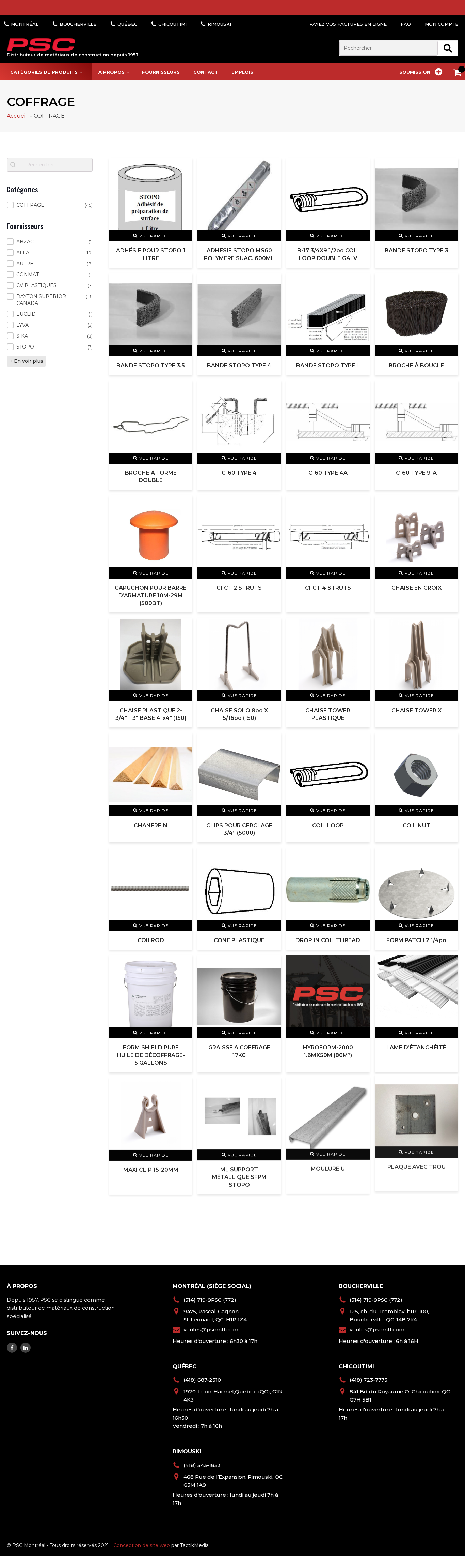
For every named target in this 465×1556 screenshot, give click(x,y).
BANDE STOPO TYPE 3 (416, 250)
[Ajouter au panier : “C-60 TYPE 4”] (272, 389)
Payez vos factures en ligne (348, 24)
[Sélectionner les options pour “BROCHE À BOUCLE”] (449, 281)
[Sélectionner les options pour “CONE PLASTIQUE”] (272, 856)
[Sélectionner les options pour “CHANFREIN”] (183, 741)
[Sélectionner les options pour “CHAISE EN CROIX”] (449, 504)
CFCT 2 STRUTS (239, 587)
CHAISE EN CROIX (416, 587)
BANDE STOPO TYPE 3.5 (150, 365)
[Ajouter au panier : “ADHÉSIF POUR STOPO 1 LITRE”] (183, 167)
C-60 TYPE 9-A (416, 473)
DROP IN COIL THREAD (327, 940)
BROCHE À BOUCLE (416, 365)
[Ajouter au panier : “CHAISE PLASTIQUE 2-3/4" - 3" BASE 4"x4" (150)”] (183, 626)
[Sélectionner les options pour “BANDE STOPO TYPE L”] (360, 281)
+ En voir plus (26, 361)
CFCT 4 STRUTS (328, 587)
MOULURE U (328, 1170)
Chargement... (283, 1225)
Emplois (242, 72)
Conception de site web (141, 1545)
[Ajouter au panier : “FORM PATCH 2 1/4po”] (449, 856)
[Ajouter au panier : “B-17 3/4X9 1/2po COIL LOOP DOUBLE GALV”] (360, 167)
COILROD (151, 940)
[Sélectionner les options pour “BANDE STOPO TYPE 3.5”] (183, 281)
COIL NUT (416, 825)
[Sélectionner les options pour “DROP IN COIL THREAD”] (360, 856)
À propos (111, 72)
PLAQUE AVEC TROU (416, 1170)
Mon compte (441, 24)
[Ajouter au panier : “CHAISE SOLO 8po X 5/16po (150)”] (272, 626)
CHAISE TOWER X (416, 710)
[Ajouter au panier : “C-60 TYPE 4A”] (360, 389)
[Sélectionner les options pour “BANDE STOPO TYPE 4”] (272, 281)
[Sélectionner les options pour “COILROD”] (183, 856)
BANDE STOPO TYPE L (328, 365)
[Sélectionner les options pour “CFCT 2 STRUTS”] (272, 504)
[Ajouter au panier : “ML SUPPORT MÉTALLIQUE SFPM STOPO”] (272, 1086)
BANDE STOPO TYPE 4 (239, 365)
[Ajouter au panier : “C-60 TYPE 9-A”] (449, 389)
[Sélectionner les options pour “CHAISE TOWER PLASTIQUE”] (360, 626)
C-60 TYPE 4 (239, 473)
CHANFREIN (150, 825)
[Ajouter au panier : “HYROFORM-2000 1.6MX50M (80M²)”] (360, 963)
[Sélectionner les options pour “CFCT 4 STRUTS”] (360, 504)
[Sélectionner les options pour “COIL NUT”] (449, 741)
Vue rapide (154, 235)
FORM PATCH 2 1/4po (416, 940)
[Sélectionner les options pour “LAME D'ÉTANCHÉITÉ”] (449, 963)
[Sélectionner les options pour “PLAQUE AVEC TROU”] (449, 1086)
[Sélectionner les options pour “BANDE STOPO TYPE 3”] (449, 167)
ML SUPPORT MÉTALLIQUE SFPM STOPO (239, 1178)
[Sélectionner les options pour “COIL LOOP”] (360, 741)
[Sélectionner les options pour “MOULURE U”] (360, 1086)
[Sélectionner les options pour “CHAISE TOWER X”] (449, 626)
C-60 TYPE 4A (328, 473)
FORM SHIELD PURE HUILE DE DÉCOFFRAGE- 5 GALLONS (151, 1055)
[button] (50, 205)
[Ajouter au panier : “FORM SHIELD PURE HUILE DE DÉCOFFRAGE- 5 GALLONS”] (183, 963)
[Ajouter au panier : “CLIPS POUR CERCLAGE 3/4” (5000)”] (272, 741)
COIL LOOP (328, 825)
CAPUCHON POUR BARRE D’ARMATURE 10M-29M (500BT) (151, 595)
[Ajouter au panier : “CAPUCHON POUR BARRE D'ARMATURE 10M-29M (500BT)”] (183, 504)
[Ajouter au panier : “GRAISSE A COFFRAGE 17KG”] (272, 963)
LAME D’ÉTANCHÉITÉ (416, 1047)
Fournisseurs (161, 72)
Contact (205, 72)
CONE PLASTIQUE (239, 940)
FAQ (406, 24)
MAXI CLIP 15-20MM (150, 1170)
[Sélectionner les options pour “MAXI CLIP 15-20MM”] (183, 1086)
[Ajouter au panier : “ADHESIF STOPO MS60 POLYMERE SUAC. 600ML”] (272, 167)
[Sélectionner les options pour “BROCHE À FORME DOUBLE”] (183, 389)
